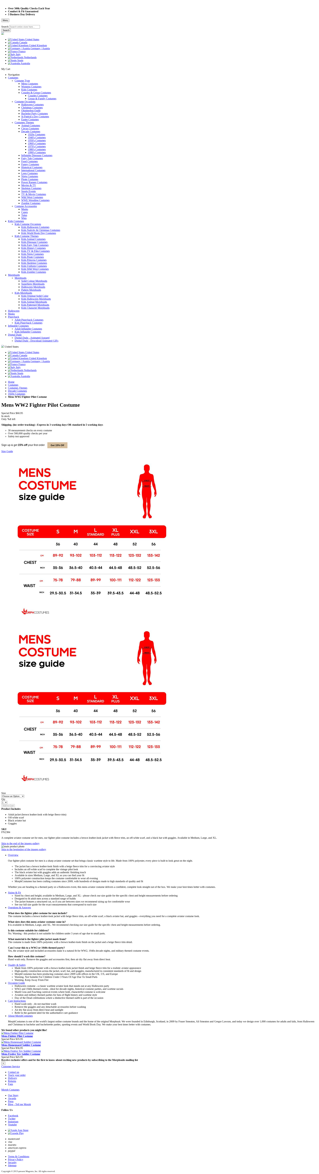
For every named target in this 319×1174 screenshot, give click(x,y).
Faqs (10, 1084)
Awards (12, 1098)
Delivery (12, 1078)
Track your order (17, 1075)
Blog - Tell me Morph (19, 1104)
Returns (12, 1081)
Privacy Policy (15, 1159)
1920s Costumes (16, 393)
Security (12, 1162)
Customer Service (10, 1066)
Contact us (13, 1072)
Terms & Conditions (18, 1156)
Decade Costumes (17, 390)
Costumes (13, 384)
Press (10, 1101)
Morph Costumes (10, 1089)
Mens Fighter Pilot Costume (17, 1036)
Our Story (13, 1095)
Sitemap (12, 1165)
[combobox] (24, 27)
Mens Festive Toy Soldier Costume (20, 1054)
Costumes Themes (17, 387)
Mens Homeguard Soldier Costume (21, 1045)
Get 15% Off (57, 445)
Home (11, 381)
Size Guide (7, 451)
